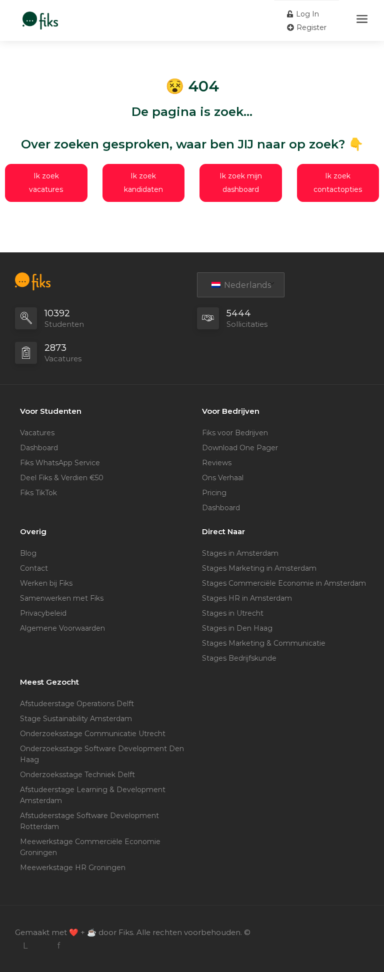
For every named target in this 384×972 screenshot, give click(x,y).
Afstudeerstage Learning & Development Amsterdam (93, 795)
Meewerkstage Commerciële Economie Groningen (90, 847)
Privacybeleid (43, 613)
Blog (28, 553)
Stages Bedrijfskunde (239, 658)
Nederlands (246, 285)
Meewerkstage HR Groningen (73, 867)
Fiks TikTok (38, 492)
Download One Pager (240, 447)
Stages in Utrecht (233, 613)
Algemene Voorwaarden (62, 628)
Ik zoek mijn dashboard (241, 182)
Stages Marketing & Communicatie (264, 643)
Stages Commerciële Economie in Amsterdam (284, 583)
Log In (306, 13)
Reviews (217, 462)
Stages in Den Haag (237, 628)
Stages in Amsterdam (240, 553)
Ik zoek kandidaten (143, 182)
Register (310, 27)
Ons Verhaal (223, 477)
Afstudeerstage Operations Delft (77, 703)
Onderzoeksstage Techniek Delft (77, 774)
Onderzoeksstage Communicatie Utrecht (93, 733)
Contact (34, 568)
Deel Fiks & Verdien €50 (62, 477)
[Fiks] (40, 15)
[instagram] (42, 946)
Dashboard (39, 447)
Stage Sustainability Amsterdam (76, 718)
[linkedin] (25, 946)
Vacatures (37, 432)
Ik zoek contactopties (338, 182)
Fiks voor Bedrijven (235, 432)
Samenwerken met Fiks (62, 598)
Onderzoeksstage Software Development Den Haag (102, 754)
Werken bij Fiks (46, 583)
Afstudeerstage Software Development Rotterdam (89, 821)
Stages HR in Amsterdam (247, 598)
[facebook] (58, 946)
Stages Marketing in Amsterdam (259, 568)
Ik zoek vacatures (46, 182)
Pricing (214, 492)
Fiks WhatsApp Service (60, 462)
